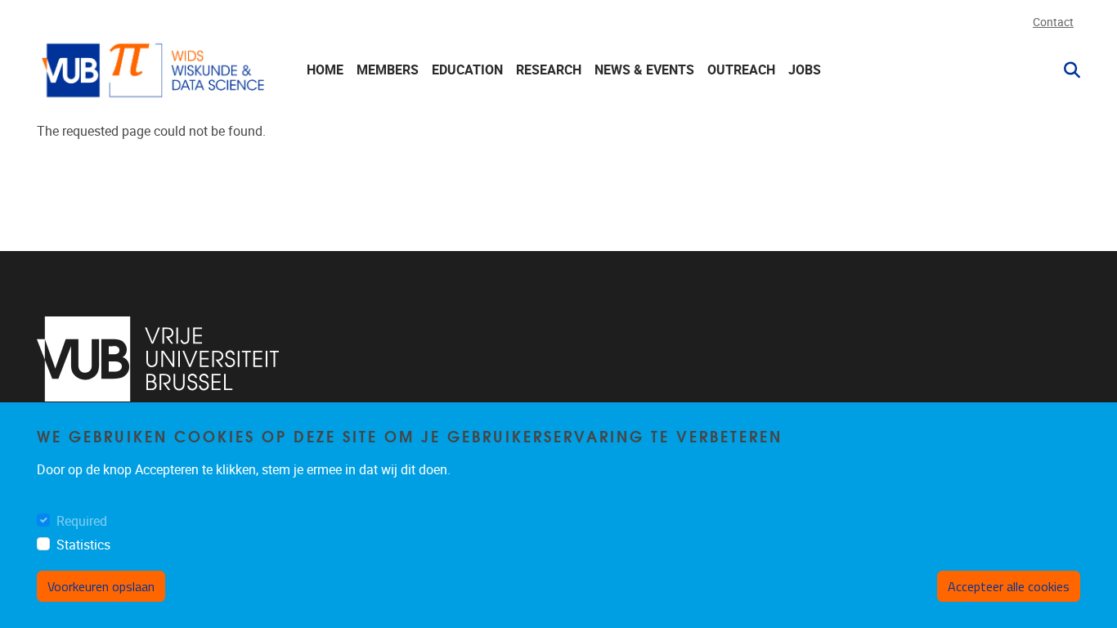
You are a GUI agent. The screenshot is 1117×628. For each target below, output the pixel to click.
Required (81, 521)
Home (325, 70)
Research (548, 70)
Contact (1053, 22)
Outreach (741, 70)
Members (388, 70)
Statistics (83, 545)
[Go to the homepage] (155, 70)
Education (467, 70)
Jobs (804, 70)
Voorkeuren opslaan (101, 586)
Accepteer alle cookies (1009, 586)
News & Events (644, 70)
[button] (1065, 70)
